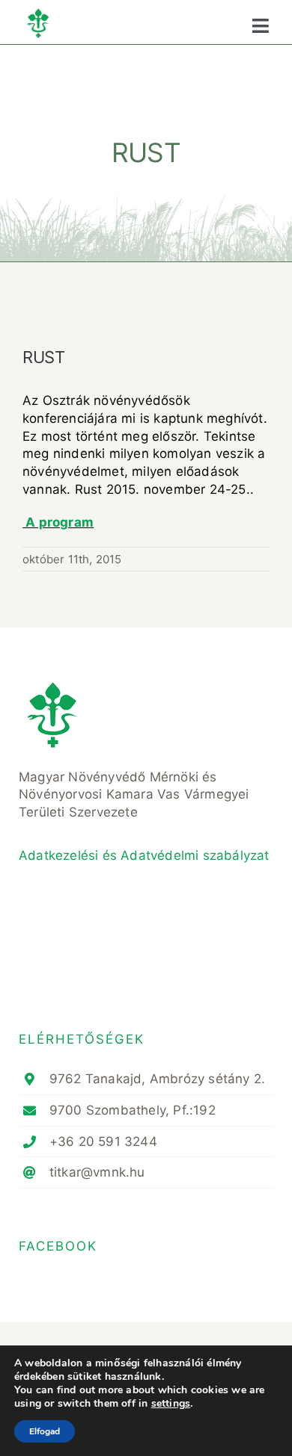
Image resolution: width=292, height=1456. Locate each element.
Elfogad (44, 1431)
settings (171, 1403)
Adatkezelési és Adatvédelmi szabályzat (144, 855)
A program (59, 522)
